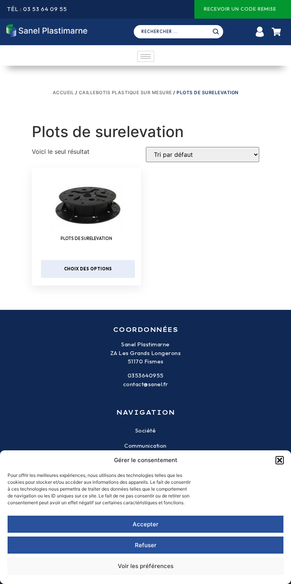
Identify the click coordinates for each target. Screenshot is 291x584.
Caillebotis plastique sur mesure (125, 92)
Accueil (63, 92)
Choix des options (88, 268)
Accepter (145, 524)
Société (145, 430)
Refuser (145, 545)
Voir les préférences (146, 566)
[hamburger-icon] (145, 56)
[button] (279, 460)
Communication (145, 445)
